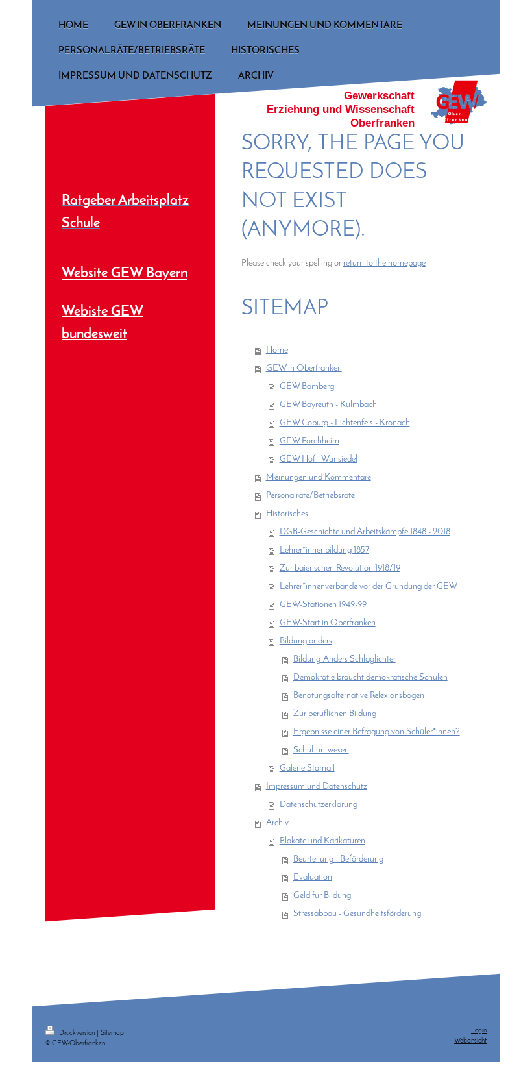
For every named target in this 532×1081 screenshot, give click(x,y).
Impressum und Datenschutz (316, 786)
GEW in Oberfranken (304, 368)
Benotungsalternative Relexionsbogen (358, 696)
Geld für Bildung (322, 896)
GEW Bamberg (307, 386)
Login (479, 1030)
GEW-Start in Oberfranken (328, 623)
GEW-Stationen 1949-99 (323, 605)
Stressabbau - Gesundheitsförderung (357, 914)
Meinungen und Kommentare (318, 477)
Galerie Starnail (307, 768)
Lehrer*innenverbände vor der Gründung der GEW (368, 586)
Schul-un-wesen (321, 750)
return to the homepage (384, 263)
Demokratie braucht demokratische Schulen (370, 677)
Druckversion (77, 1033)
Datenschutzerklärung (318, 805)
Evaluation (312, 877)
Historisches (287, 514)
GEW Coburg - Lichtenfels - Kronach (345, 423)
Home (277, 350)
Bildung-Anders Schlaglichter (344, 659)
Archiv (277, 823)
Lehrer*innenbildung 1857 (324, 550)
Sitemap (112, 1033)
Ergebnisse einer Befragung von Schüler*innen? (376, 732)
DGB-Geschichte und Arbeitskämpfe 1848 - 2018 (365, 532)
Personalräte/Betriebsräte (310, 496)
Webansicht (470, 1041)
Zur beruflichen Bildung (334, 714)
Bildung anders (306, 641)
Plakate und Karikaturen (322, 841)
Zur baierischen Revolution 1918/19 (340, 568)
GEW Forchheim (309, 441)
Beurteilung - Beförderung (338, 859)
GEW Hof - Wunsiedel (318, 459)
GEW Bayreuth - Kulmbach (328, 405)
